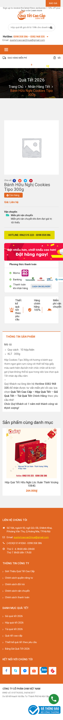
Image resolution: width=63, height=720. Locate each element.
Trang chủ (16, 87)
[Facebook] (6, 670)
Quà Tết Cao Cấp (21, 391)
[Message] (25, 670)
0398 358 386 (34, 543)
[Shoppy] (34, 670)
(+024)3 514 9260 (16, 543)
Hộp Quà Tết (43, 391)
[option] (31, 462)
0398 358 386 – (21, 36)
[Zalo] (43, 670)
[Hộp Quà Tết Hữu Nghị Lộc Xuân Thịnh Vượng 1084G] (31, 453)
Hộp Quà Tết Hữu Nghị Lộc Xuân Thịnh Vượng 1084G (31, 484)
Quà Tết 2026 (31, 79)
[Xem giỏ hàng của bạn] (29, 66)
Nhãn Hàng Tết (39, 87)
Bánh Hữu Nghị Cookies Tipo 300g (27, 187)
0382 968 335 (37, 36)
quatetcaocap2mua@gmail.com (27, 40)
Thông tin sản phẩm (20, 336)
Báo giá (53, 3)
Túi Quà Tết (24, 395)
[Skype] (15, 670)
